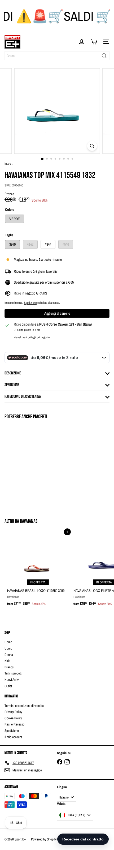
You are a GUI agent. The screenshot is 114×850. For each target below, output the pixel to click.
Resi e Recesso (14, 724)
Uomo (8, 648)
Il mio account (13, 737)
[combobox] (57, 55)
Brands (9, 667)
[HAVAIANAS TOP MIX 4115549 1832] (37, 465)
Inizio (8, 163)
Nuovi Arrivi (12, 679)
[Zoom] (92, 146)
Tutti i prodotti (13, 673)
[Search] (104, 55)
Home (8, 642)
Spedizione (30, 303)
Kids (7, 661)
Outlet (8, 686)
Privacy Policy (13, 712)
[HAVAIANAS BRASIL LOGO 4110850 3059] (37, 570)
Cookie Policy (13, 718)
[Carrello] (94, 41)
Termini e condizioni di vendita (24, 705)
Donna (9, 654)
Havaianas (28, 521)
